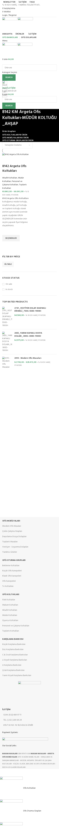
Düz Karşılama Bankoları (12, 649)
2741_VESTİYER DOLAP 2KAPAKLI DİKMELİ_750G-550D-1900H (30, 310)
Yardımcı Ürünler (9, 552)
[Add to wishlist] (6, 231)
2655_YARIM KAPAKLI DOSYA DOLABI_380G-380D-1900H (28, 335)
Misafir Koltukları (9, 178)
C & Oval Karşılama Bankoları (15, 655)
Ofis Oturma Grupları (14, 560)
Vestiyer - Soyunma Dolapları (15, 547)
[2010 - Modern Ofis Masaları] (7, 363)
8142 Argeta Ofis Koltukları (14, 169)
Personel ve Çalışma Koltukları (12, 183)
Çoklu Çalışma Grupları (12, 531)
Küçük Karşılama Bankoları (13, 644)
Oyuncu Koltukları (10, 620)
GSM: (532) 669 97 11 (12, 715)
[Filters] (4, 773)
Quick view (6, 245)
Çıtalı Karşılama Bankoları (13, 670)
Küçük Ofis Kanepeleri (12, 571)
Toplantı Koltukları (10, 631)
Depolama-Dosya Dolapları (14, 536)
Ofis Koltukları (10, 594)
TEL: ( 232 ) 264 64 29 (12, 720)
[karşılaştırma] (6, 160)
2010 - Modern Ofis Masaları (27, 358)
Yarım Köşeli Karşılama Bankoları (16, 675)
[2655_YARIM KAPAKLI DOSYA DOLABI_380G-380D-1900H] (7, 342)
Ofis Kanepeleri (9, 581)
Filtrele (8, 264)
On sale (9, 284)
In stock (9, 289)
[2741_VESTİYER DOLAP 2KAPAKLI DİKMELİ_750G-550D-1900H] (7, 317)
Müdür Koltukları (9, 615)
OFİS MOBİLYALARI (11, 521)
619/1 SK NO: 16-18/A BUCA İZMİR (18, 725)
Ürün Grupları (9, 131)
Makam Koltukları (10, 605)
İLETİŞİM (6, 709)
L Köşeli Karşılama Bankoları (14, 660)
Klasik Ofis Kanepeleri (11, 576)
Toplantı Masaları (10, 541)
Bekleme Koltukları (10, 565)
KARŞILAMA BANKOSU (12, 639)
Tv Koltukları (7, 586)
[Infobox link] (29, 384)
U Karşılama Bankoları (11, 665)
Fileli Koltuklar (8, 600)
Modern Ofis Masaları (11, 526)
